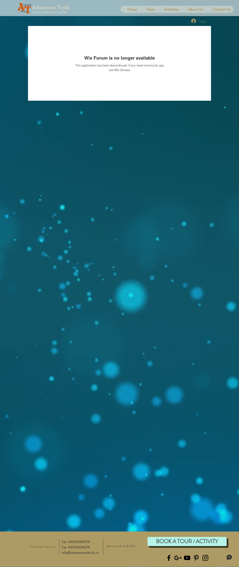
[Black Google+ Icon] (178, 558)
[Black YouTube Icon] (187, 558)
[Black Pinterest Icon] (196, 558)
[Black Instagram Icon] (205, 558)
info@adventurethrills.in (80, 552)
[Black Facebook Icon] (169, 558)
